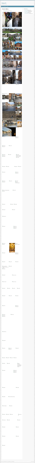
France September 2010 (26, 13)
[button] (7, 19)
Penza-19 (4, 3)
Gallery (7, 6)
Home (2, 6)
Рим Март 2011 (26, 12)
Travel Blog (4, 6)
